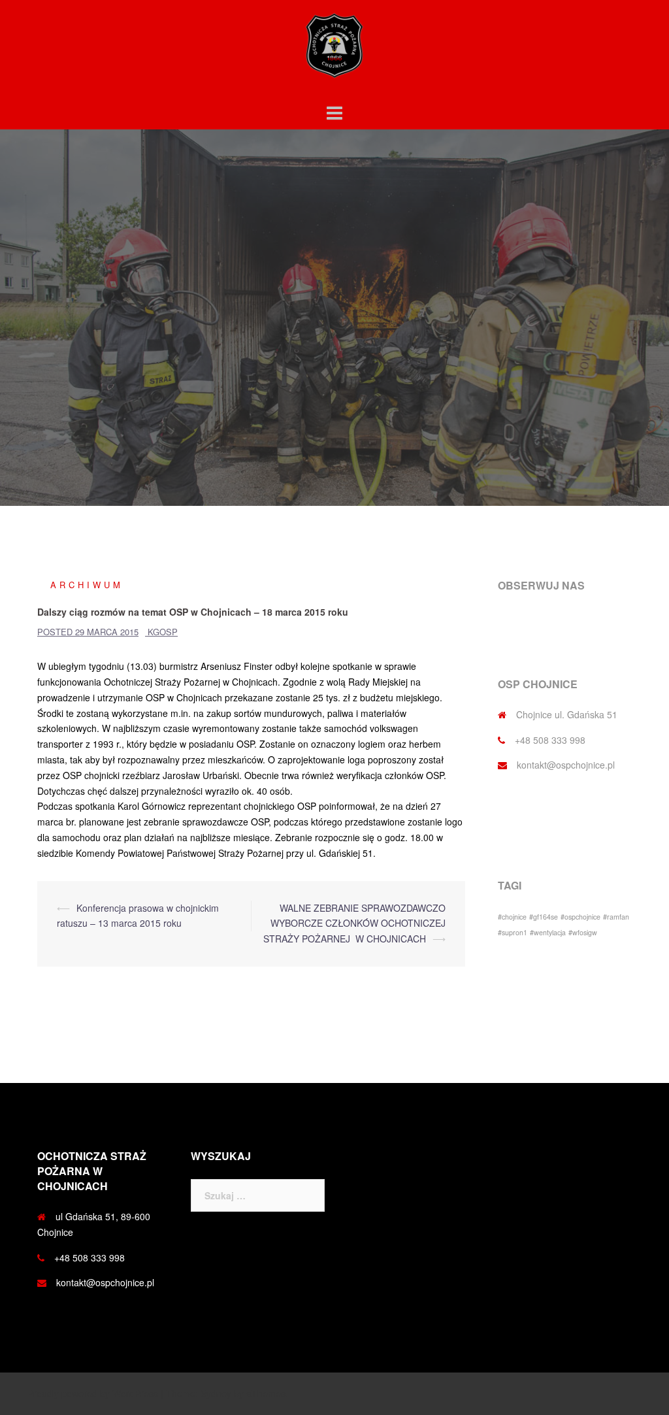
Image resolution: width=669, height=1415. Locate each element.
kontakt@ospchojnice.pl (566, 764)
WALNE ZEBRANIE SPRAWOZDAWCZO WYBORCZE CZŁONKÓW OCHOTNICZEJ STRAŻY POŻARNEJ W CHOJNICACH (354, 923)
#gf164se (543, 917)
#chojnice (512, 917)
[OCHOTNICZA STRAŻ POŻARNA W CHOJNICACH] (334, 49)
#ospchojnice (580, 917)
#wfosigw (582, 932)
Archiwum (86, 584)
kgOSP (163, 631)
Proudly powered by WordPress (92, 1393)
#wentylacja (548, 932)
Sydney (216, 1393)
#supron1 (512, 932)
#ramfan (616, 917)
